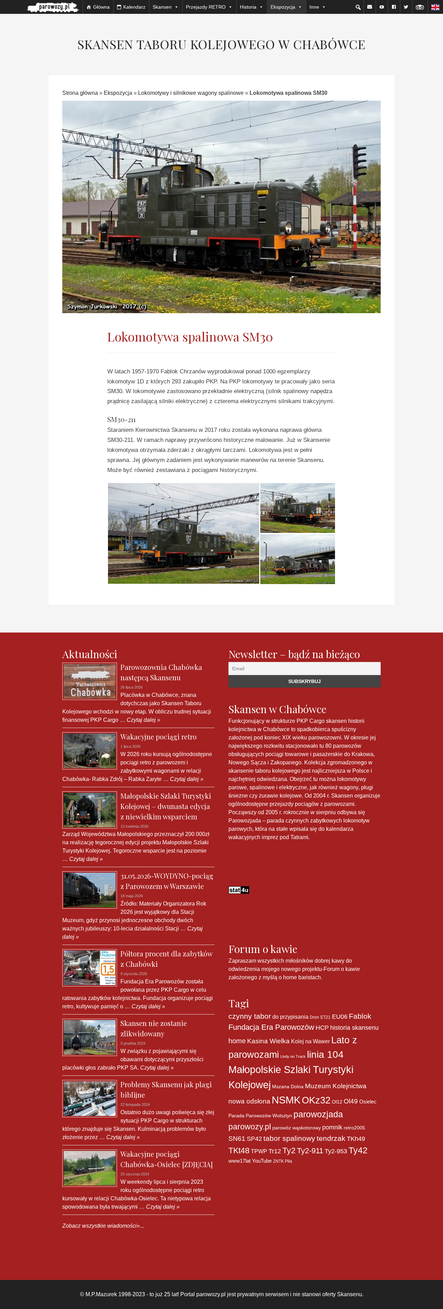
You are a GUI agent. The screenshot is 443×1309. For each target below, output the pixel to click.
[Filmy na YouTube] (382, 7)
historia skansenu (354, 1027)
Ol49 (351, 1101)
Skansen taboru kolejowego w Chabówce (221, 44)
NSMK (286, 1100)
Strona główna (80, 93)
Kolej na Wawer (310, 1041)
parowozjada (318, 1114)
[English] (435, 7)
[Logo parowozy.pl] (53, 7)
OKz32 (316, 1100)
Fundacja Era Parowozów (271, 1027)
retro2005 (354, 1127)
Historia (248, 7)
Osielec (368, 1102)
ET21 (325, 1017)
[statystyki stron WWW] (238, 890)
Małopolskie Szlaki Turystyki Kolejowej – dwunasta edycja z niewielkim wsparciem (165, 806)
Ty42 (358, 1150)
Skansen (162, 7)
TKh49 (356, 1138)
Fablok (360, 1016)
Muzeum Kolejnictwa (336, 1086)
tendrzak (331, 1138)
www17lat (239, 1161)
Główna (101, 7)
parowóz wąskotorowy (296, 1127)
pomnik (332, 1127)
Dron (314, 1017)
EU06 (339, 1016)
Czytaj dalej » (142, 720)
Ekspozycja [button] (283, 7)
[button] (358, 7)
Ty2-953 (336, 1151)
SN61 (236, 1138)
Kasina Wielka (268, 1041)
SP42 (254, 1138)
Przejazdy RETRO (206, 7)
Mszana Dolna (288, 1086)
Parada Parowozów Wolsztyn (260, 1115)
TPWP (259, 1151)
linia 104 (325, 1054)
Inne (314, 7)
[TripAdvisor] (419, 7)
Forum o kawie (342, 969)
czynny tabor (249, 1016)
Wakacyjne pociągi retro (158, 736)
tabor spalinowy (289, 1138)
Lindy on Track (293, 1056)
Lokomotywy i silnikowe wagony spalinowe (191, 93)
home (237, 1041)
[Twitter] (406, 7)
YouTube (262, 1161)
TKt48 (239, 1150)
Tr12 (275, 1151)
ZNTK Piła (282, 1161)
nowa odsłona (249, 1101)
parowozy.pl (249, 1126)
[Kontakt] (370, 7)
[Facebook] (394, 7)
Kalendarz (134, 7)
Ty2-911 (310, 1150)
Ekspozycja (118, 93)
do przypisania (290, 1016)
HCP (322, 1027)
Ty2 (289, 1150)
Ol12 (337, 1102)
